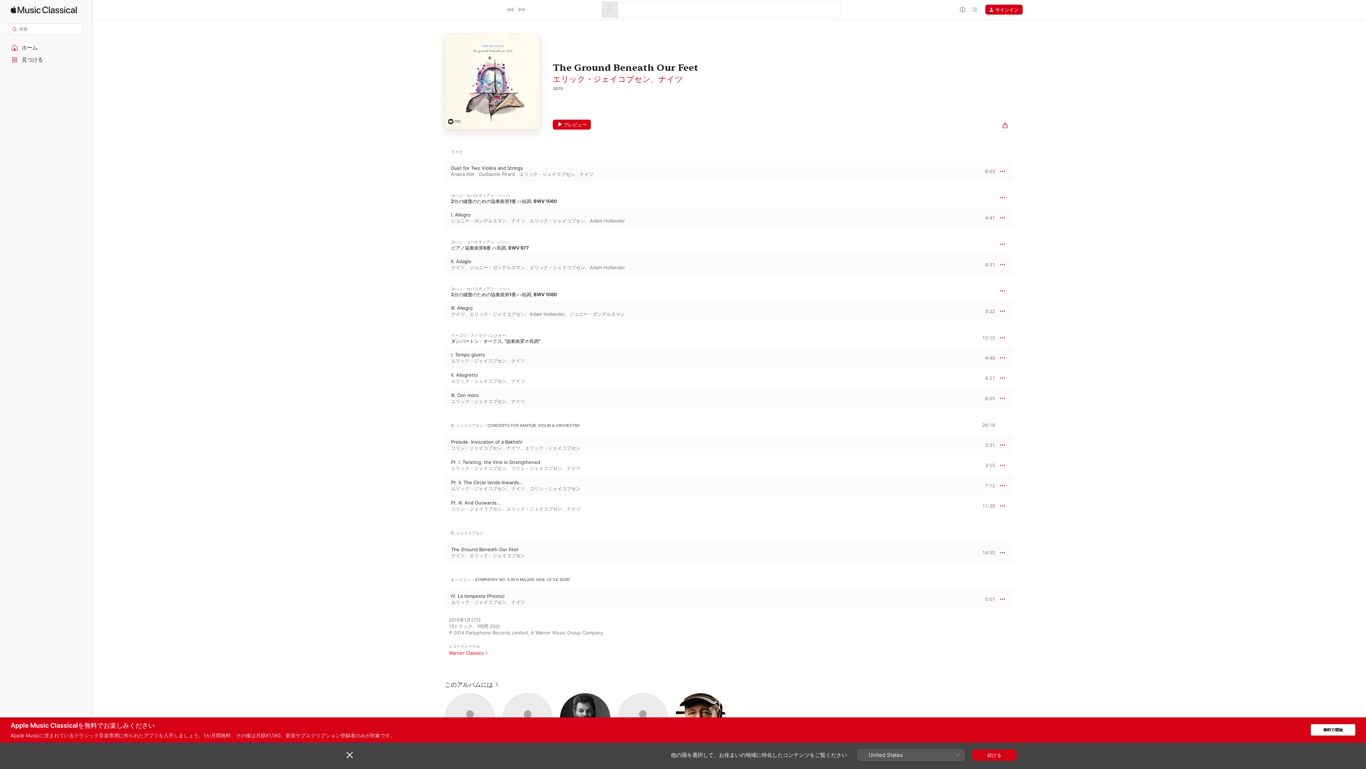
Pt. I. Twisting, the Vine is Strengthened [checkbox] (495, 462)
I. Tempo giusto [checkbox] (468, 354)
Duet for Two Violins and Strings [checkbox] (487, 168)
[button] (46, 47)
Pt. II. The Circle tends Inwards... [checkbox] (487, 482)
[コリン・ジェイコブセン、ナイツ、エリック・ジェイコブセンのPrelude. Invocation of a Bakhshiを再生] (437, 445)
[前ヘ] (510, 9)
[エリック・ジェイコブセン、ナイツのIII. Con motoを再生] (437, 398)
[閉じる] (349, 755)
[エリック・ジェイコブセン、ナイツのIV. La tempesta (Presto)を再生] (437, 599)
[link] (472, 685)
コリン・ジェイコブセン (476, 448)
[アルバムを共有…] (1005, 126)
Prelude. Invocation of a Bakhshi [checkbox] (486, 442)
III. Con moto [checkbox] (465, 395)
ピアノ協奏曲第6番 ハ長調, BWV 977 (490, 248)
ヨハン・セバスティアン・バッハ (480, 195)
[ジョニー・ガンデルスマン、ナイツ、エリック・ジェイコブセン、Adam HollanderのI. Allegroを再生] (437, 218)
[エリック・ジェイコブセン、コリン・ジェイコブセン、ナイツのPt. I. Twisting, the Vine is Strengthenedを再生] (437, 465)
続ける (994, 755)
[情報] (962, 10)
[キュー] (974, 10)
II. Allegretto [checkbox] (464, 375)
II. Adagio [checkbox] (461, 261)
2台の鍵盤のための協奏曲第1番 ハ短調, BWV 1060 (504, 201)
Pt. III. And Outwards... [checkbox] (476, 503)
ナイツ (670, 79)
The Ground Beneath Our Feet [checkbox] (485, 549)
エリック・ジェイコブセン (602, 79)
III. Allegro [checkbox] (462, 308)
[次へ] (522, 9)
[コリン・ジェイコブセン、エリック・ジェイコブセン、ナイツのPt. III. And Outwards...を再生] (437, 506)
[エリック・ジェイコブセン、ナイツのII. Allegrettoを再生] (437, 378)
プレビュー (575, 124)
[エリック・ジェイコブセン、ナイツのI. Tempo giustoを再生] (437, 358)
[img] (44, 10)
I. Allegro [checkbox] (461, 215)
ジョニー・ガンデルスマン (479, 221)
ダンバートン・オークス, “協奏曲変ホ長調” (495, 341)
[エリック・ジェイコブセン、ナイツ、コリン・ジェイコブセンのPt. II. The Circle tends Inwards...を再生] (437, 485)
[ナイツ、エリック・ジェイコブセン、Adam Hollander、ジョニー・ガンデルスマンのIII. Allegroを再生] (437, 311)
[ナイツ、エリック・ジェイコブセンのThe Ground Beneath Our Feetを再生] (437, 552)
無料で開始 (1333, 730)
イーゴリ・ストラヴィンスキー (478, 335)
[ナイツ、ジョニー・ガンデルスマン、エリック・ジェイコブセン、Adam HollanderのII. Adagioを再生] (437, 264)
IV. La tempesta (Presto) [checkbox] (478, 596)
